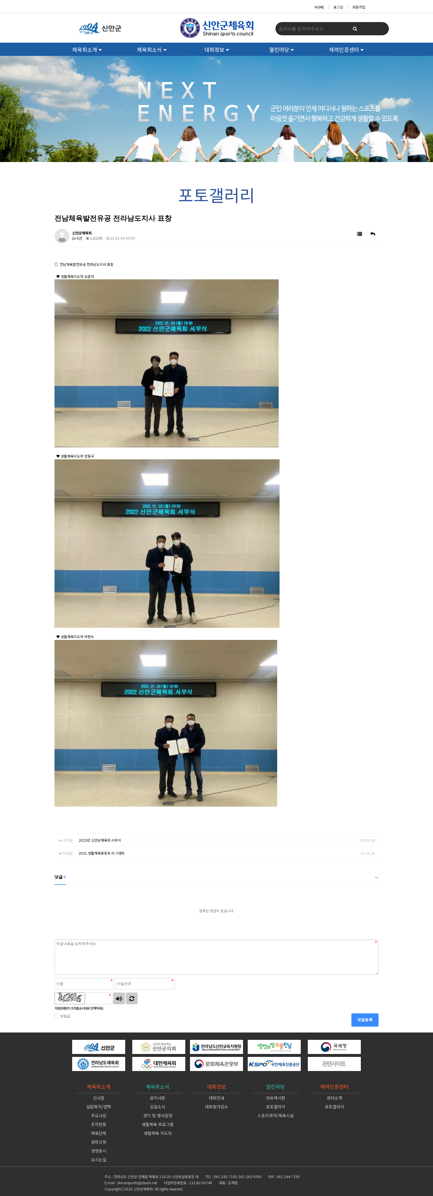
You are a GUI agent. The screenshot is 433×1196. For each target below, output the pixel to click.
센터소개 (334, 1098)
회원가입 (358, 6)
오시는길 (98, 1159)
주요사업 (98, 1115)
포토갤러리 (275, 1107)
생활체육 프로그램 (157, 1124)
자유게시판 (275, 1098)
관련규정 (98, 1142)
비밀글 (65, 1015)
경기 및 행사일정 (157, 1115)
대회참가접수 (216, 1107)
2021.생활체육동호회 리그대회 (101, 852)
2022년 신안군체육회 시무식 (100, 840)
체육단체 (98, 1133)
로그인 (338, 6)
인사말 (99, 1098)
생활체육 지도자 (158, 1133)
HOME (319, 6)
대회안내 (216, 1098)
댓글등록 (365, 1019)
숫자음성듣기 (119, 998)
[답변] (372, 234)
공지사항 (157, 1098)
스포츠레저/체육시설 (275, 1115)
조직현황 (98, 1124)
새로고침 (132, 998)
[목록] (359, 234)
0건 (79, 238)
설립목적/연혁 (98, 1107)
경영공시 (98, 1151)
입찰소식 (157, 1107)
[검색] (355, 28)
